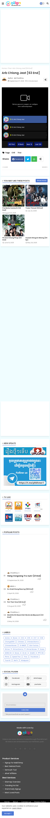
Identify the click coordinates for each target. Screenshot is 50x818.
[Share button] (40, 159)
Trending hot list (12, 785)
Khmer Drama (18, 649)
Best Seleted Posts (12, 766)
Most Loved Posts (12, 792)
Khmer (7, 649)
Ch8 (13, 153)
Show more (41, 180)
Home (4, 68)
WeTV (16, 660)
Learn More (16, 808)
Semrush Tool (11, 770)
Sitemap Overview (12, 782)
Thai (9, 68)
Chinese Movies (11, 645)
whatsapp (38, 678)
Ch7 (35, 638)
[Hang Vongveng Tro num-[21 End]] (25, 552)
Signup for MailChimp (14, 763)
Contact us (26, 802)
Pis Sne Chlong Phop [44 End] (12, 239)
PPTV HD (41, 653)
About (15, 802)
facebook (16, 678)
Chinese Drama (33, 642)
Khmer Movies (32, 649)
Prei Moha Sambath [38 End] (11, 209)
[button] (47, 3)
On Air (24, 653)
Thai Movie (34, 657)
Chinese (21, 642)
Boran (15, 638)
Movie (17, 653)
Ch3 (22, 638)
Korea (42, 649)
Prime (7, 657)
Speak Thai (16, 657)
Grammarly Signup (13, 789)
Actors (7, 638)
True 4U (7, 660)
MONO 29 (8, 653)
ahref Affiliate (11, 773)
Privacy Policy (40, 802)
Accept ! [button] (7, 813)
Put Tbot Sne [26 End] (16, 602)
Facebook (19, 159)
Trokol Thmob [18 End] (34, 208)
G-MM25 (23, 645)
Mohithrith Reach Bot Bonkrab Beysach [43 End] (25, 616)
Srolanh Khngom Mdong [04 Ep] (36, 239)
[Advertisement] (25, 36)
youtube (37, 684)
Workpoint (25, 660)
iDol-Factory (33, 645)
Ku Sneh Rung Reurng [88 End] (20, 589)
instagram (16, 684)
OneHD (32, 653)
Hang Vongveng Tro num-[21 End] (24, 576)
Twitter (28, 159)
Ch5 (28, 638)
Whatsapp (34, 159)
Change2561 (9, 642)
